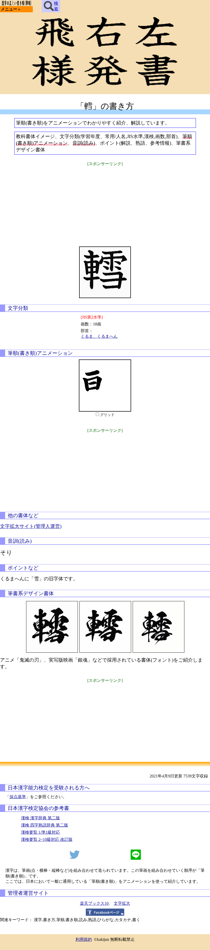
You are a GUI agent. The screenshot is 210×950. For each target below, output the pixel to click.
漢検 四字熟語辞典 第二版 (44, 825)
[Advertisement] (105, 203)
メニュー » (10, 9)
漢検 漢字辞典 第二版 (40, 818)
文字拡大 (122, 903)
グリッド (107, 415)
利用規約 (84, 939)
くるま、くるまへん (99, 336)
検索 (56, 6)
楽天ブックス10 (94, 903)
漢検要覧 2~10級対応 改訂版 (46, 839)
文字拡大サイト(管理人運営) (30, 526)
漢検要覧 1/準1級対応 (40, 832)
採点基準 (17, 797)
